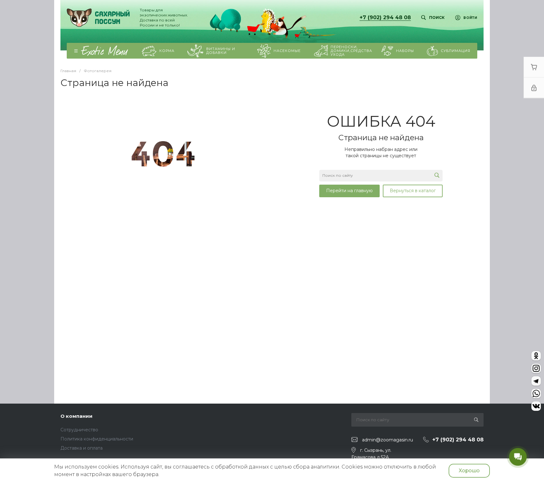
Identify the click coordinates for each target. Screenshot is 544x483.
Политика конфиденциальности (96, 439)
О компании (76, 416)
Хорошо (469, 471)
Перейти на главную (349, 190)
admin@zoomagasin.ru (387, 440)
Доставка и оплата (81, 448)
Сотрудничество (79, 430)
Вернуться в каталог (413, 190)
